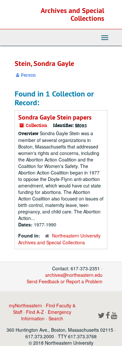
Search (55, 318)
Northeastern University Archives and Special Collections (59, 239)
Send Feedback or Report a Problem (64, 281)
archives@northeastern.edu (73, 275)
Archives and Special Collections (72, 14)
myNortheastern (25, 305)
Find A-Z (35, 312)
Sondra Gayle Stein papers (54, 117)
